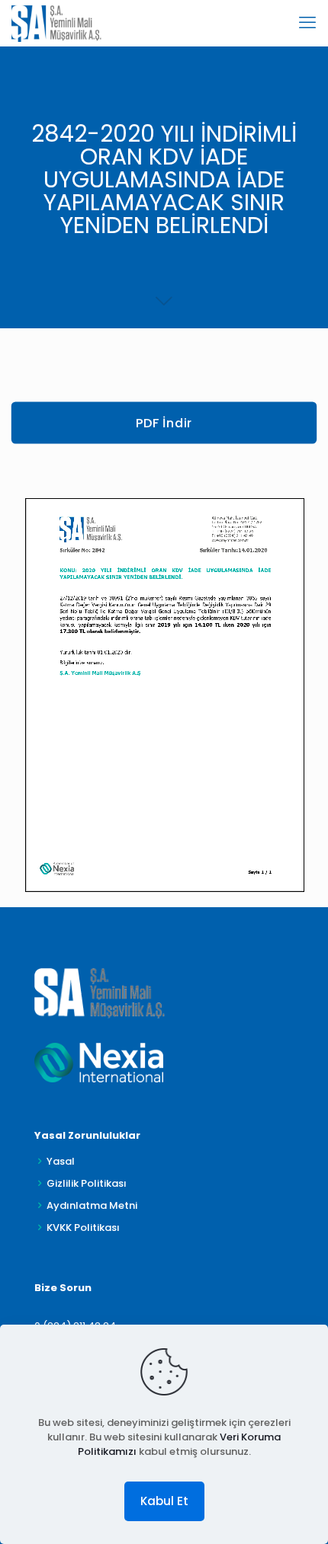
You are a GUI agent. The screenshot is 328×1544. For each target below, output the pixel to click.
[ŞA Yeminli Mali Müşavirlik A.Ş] (56, 23)
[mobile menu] (307, 23)
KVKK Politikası (83, 1227)
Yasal (61, 1161)
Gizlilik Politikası (87, 1183)
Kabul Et (164, 1501)
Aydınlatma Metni (92, 1205)
